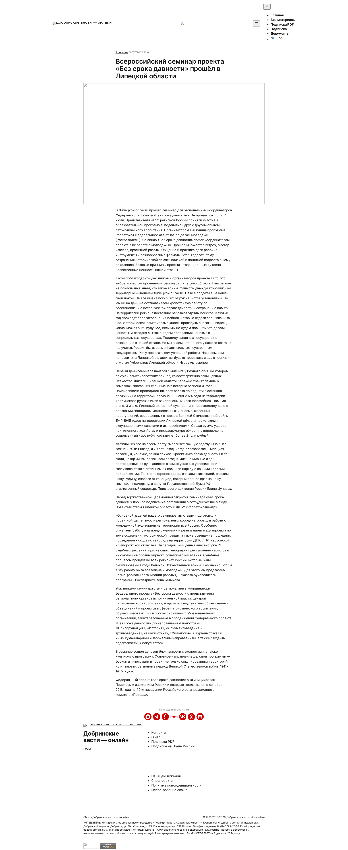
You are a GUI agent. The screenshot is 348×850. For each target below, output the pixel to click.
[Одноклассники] (191, 716)
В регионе (122, 52)
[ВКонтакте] (182, 716)
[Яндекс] (165, 716)
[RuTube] (200, 716)
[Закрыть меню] (267, 7)
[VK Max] (148, 716)
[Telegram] (156, 716)
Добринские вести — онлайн (106, 737)
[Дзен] (174, 716)
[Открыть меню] (256, 23)
